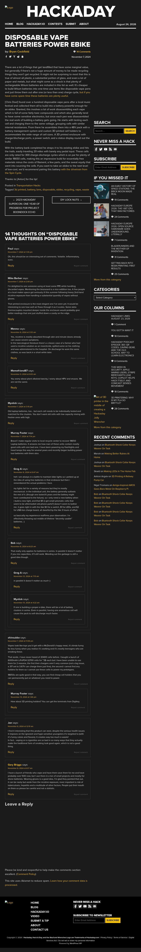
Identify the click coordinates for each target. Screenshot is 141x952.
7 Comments (120, 240)
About (84, 24)
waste (85, 189)
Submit (71, 24)
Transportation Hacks (28, 185)
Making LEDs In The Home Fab (119, 471)
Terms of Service (120, 937)
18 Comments (121, 336)
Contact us (115, 149)
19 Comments (121, 199)
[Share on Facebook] (6, 56)
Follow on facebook (96, 149)
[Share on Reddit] (18, 56)
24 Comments (121, 216)
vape (78, 189)
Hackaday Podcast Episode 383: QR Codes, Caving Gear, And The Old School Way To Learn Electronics (123, 349)
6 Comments (121, 361)
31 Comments (121, 257)
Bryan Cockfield (19, 51)
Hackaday (70, 11)
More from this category (107, 279)
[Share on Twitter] (10, 56)
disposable (49, 189)
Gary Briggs (15, 764)
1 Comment (120, 324)
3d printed (20, 189)
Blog (19, 24)
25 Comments (121, 274)
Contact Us (39, 929)
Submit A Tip (40, 920)
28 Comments (121, 408)
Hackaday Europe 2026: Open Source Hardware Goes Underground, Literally (122, 229)
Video (35, 916)
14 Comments (83, 51)
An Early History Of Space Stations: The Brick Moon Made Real (123, 190)
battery (31, 189)
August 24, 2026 (126, 24)
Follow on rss (110, 149)
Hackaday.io (36, 24)
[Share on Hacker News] (14, 56)
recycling (69, 189)
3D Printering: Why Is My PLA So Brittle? (122, 400)
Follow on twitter (101, 149)
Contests (55, 24)
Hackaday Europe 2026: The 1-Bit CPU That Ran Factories (122, 208)
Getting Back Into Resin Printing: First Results (123, 266)
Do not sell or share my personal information (76, 940)
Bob (96, 494)
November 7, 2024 (81, 57)
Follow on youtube (106, 149)
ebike (59, 189)
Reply (11, 265)
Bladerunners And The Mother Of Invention (122, 249)
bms (38, 189)
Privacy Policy (106, 937)
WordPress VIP (76, 943)
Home (9, 24)
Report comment (81, 266)
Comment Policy (26, 874)
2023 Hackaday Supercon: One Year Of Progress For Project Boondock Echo (24, 206)
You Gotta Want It (122, 330)
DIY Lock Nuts (71, 199)
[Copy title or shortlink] (22, 56)
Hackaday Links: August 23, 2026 (120, 317)
